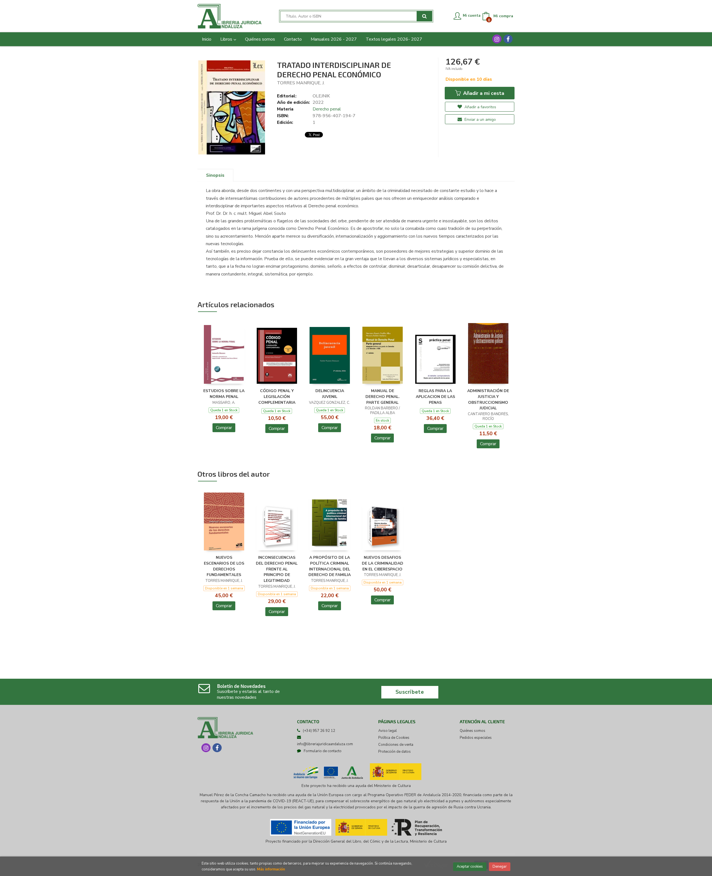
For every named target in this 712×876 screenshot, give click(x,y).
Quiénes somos (472, 730)
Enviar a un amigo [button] (479, 119)
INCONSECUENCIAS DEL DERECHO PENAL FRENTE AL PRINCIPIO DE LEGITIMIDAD (277, 569)
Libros (226, 39)
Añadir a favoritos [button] (479, 107)
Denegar (500, 866)
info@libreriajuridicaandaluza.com (325, 744)
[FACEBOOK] (508, 39)
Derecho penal (327, 109)
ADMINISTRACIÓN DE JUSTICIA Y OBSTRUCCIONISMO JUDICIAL (488, 399)
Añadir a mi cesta (483, 93)
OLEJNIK (321, 96)
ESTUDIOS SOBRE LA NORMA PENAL (223, 393)
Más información (271, 869)
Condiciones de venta (395, 744)
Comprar (224, 428)
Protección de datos (394, 751)
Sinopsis (215, 175)
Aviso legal (387, 730)
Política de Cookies (393, 737)
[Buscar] (424, 16)
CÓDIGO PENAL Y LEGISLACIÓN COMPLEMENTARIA (276, 396)
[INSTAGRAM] (496, 39)
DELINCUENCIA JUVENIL (329, 393)
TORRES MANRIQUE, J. (301, 83)
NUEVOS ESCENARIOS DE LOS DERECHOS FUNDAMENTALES (224, 566)
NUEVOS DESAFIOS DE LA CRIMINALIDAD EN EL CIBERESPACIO (382, 563)
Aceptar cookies (470, 866)
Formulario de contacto (323, 751)
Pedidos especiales (476, 737)
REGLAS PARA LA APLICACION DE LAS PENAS (435, 396)
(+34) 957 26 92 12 (319, 730)
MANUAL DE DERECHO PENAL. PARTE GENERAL (382, 396)
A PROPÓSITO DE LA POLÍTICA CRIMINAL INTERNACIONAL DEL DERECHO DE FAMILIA (329, 566)
